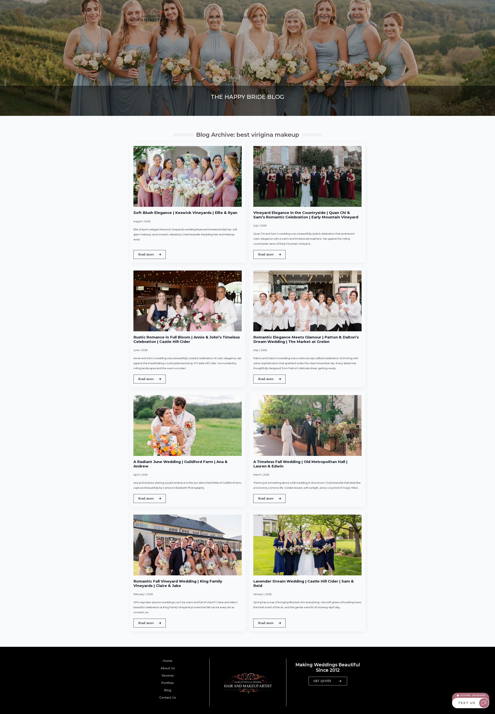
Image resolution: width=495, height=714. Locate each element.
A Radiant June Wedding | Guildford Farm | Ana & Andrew (180, 464)
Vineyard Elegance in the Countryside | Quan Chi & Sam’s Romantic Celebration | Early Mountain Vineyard (305, 215)
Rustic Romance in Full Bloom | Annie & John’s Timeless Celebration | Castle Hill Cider (186, 339)
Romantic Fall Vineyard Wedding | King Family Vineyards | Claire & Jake (177, 583)
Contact (357, 17)
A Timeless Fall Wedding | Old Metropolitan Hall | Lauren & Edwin (300, 464)
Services (247, 17)
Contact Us (167, 697)
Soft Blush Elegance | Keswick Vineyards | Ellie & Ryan (185, 213)
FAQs (189, 17)
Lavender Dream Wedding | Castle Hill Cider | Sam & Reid (303, 583)
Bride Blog (326, 17)
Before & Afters (284, 17)
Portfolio (167, 683)
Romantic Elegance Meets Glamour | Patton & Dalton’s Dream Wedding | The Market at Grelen (306, 339)
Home (167, 661)
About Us (218, 17)
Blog (167, 690)
